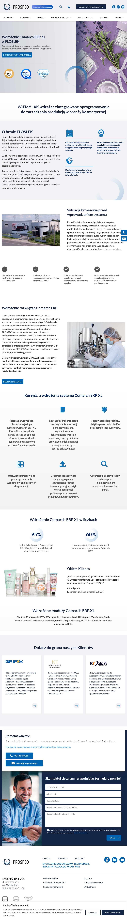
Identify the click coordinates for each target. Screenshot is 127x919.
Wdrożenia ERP (50, 878)
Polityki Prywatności (80, 833)
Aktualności (90, 886)
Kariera (88, 878)
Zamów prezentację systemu (91, 7)
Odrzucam (93, 912)
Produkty (24, 18)
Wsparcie (63, 858)
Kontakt (119, 18)
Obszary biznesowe (60, 18)
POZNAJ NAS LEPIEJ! (12, 381)
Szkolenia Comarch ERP (54, 882)
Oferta (46, 858)
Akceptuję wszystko (112, 912)
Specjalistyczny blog (53, 886)
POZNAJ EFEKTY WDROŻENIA (17, 55)
